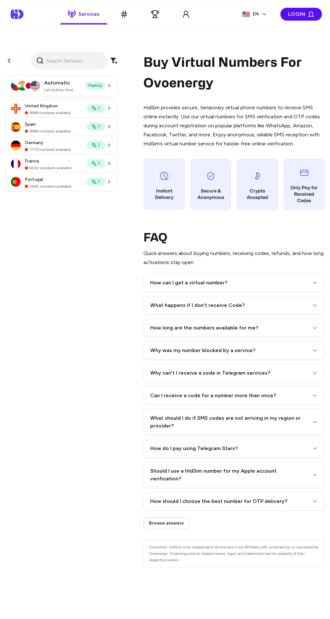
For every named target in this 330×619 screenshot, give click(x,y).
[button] (234, 283)
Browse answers (166, 523)
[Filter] (114, 60)
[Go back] (9, 60)
